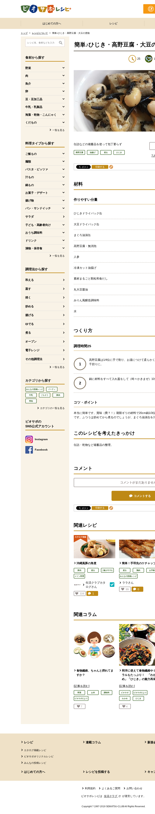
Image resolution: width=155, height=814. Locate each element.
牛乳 (31, 395)
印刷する (100, 167)
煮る (28, 332)
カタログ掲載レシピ (35, 750)
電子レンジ (32, 350)
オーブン (31, 341)
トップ (24, 33)
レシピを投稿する (98, 771)
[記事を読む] (81, 686)
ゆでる (29, 323)
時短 (31, 401)
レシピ (113, 23)
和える (29, 279)
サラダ (29, 216)
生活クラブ (112, 796)
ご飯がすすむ (107, 570)
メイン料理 (79, 576)
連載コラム (93, 742)
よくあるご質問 (111, 788)
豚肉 (58, 395)
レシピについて (40, 33)
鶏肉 (138, 570)
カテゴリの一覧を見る (52, 408)
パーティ (52, 389)
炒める (29, 306)
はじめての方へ (52, 23)
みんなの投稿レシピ (34, 389)
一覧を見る (58, 130)
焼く (28, 297)
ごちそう (44, 395)
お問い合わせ (134, 788)
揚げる (29, 315)
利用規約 (90, 788)
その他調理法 (33, 359)
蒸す (28, 288)
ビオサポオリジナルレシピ (38, 756)
